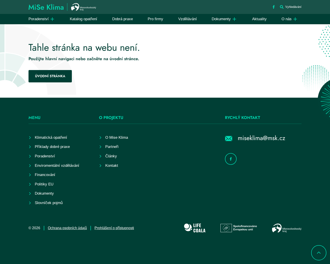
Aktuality (259, 19)
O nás (287, 19)
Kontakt (111, 165)
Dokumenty (221, 19)
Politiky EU (44, 184)
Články (111, 156)
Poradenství (39, 19)
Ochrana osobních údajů (67, 228)
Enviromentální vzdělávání (57, 165)
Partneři (112, 147)
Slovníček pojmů (49, 203)
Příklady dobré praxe (52, 147)
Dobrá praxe (122, 19)
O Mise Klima (116, 137)
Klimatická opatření (51, 137)
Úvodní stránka (50, 76)
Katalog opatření (83, 19)
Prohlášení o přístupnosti (114, 228)
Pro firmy (155, 19)
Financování (45, 175)
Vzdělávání (187, 19)
